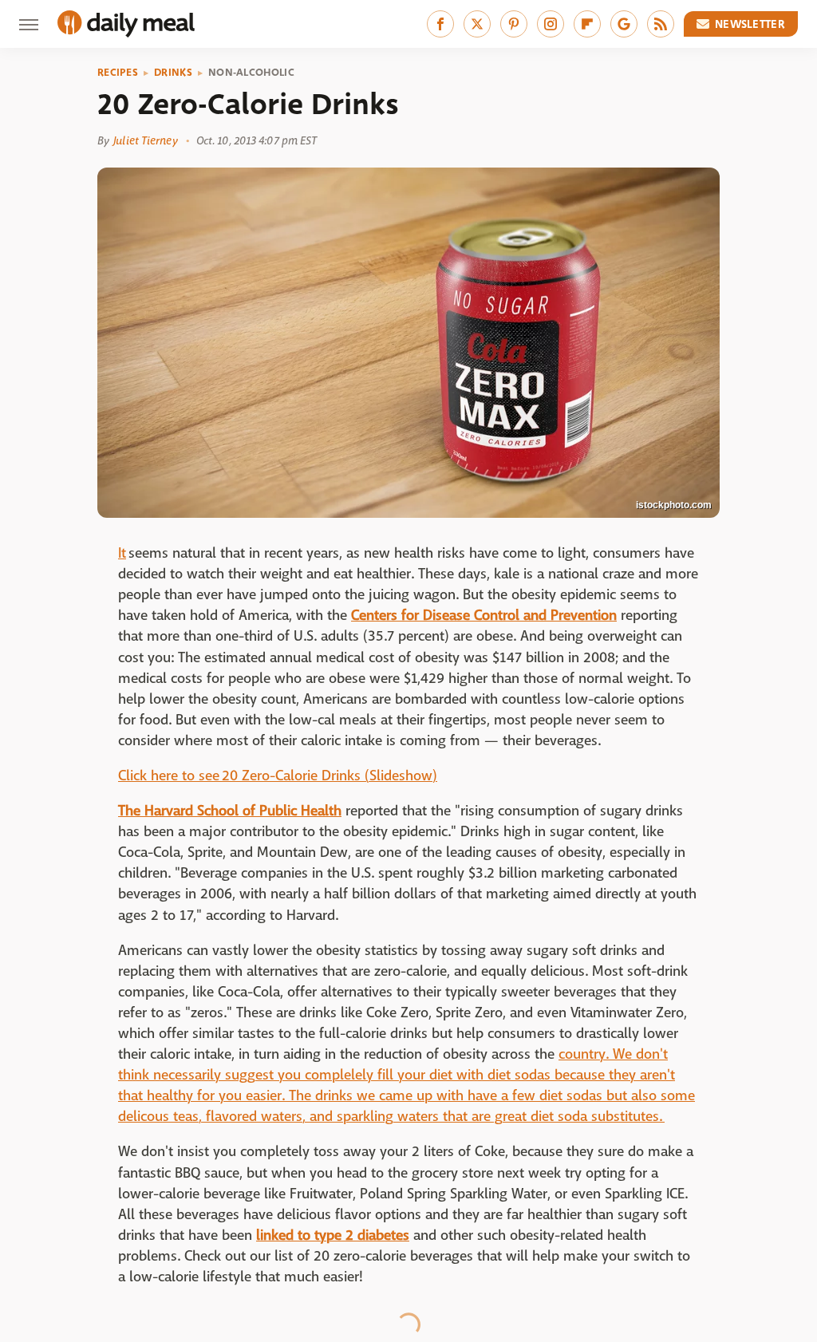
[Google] (623, 23)
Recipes (117, 72)
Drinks (173, 72)
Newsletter (750, 24)
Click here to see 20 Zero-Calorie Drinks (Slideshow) (277, 776)
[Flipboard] (587, 23)
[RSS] (660, 23)
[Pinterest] (513, 23)
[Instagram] (550, 23)
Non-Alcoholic (251, 72)
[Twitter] (477, 23)
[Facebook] (440, 23)
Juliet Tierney (145, 140)
